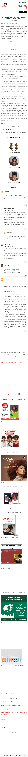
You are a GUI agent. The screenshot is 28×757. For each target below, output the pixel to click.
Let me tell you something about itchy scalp (11, 705)
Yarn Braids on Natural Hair (7, 702)
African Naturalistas (9, 208)
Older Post (22, 354)
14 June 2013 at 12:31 (8, 193)
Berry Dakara (4, 123)
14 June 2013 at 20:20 (11, 234)
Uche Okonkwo (7, 244)
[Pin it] (14, 130)
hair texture (22, 132)
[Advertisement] (12, 376)
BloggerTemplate (22, 755)
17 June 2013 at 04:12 (8, 280)
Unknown (6, 191)
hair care (15, 132)
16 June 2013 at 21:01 (8, 267)
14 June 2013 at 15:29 (8, 210)
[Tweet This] (6, 130)
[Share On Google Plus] (11, 130)
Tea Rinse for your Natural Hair (8, 709)
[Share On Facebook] (9, 130)
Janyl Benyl (6, 265)
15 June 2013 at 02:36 (8, 246)
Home (15, 356)
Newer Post (6, 354)
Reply (26, 205)
